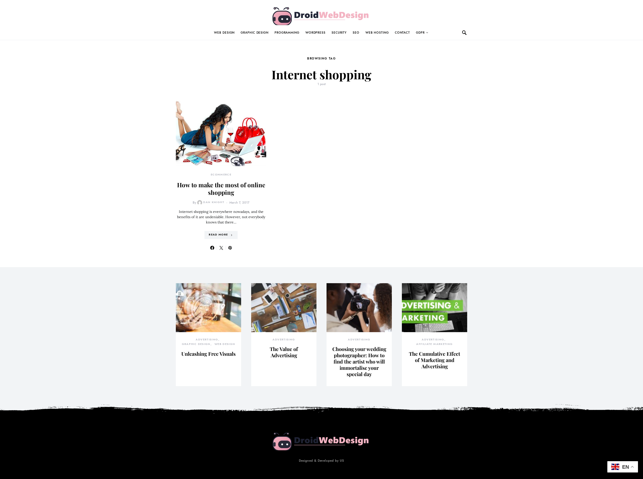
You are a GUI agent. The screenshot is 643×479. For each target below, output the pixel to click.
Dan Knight (213, 202)
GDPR (420, 33)
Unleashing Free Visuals (208, 353)
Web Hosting (377, 33)
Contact (402, 33)
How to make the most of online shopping (221, 188)
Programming (287, 33)
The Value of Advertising (284, 351)
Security (339, 33)
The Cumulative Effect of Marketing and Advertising (434, 360)
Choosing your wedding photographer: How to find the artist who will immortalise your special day (359, 361)
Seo (356, 33)
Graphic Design (255, 33)
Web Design (224, 33)
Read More (218, 234)
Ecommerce (221, 174)
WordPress (315, 33)
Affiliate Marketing (434, 344)
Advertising (207, 339)
